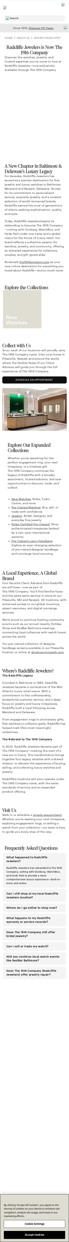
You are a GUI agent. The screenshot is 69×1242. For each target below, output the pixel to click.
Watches (26, 507)
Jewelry (17, 515)
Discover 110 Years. (41, 28)
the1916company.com (34, 262)
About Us (23, 38)
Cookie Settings (34, 1224)
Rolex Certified (30, 524)
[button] (34, 859)
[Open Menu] (5, 7)
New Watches (21, 499)
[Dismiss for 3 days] (64, 27)
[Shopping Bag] (63, 7)
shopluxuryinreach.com (47, 652)
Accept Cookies (34, 1234)
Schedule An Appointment (35, 381)
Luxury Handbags (32, 541)
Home (9, 38)
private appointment (47, 814)
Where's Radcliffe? (47, 38)
